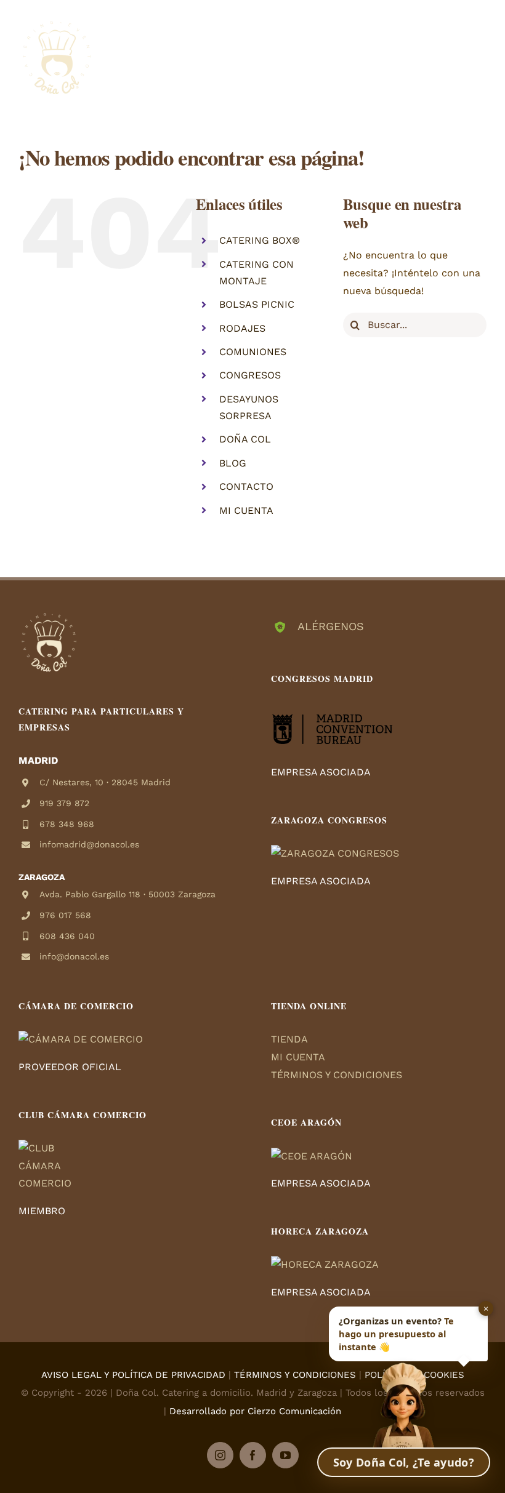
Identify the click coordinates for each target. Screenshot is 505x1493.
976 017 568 (65, 915)
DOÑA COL (245, 439)
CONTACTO (246, 486)
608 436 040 (67, 936)
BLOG (232, 463)
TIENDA (289, 1039)
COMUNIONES (252, 352)
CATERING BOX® (259, 240)
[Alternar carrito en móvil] (455, 49)
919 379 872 (64, 803)
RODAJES (242, 328)
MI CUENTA (246, 510)
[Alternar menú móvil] (480, 49)
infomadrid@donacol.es (89, 844)
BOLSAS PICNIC (256, 304)
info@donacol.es (74, 956)
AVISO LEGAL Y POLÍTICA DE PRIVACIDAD (133, 1374)
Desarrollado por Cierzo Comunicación (255, 1411)
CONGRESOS (250, 375)
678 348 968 (66, 824)
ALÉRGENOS (330, 626)
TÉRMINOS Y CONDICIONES (336, 1075)
